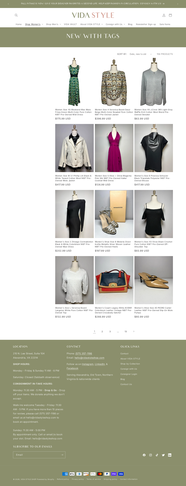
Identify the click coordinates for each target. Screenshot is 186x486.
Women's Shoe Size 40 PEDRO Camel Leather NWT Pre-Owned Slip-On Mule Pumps (153, 310)
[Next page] (133, 331)
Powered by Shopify (45, 479)
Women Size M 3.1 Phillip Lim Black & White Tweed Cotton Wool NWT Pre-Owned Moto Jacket (73, 178)
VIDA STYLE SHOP (28, 479)
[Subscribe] (62, 454)
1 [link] (94, 331)
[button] (16, 15)
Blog (122, 379)
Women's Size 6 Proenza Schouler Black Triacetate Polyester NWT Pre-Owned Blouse (152, 178)
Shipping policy (110, 479)
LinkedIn (100, 364)
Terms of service (94, 479)
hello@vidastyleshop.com (89, 357)
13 (126, 331)
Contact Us (126, 384)
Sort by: (122, 54)
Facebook (72, 368)
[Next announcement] (178, 4)
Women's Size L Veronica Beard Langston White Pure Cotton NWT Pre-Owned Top (74, 310)
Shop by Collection (130, 363)
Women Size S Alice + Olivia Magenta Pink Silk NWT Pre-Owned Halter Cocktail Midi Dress (113, 178)
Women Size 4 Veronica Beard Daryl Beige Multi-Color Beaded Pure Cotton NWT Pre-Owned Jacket (114, 112)
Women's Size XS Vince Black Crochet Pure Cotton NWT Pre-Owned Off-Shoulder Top (153, 244)
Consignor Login (128, 374)
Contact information (129, 479)
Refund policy (63, 479)
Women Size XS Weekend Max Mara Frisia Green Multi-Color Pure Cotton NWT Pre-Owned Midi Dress (73, 112)
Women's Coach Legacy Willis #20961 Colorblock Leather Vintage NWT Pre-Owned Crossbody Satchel (113, 310)
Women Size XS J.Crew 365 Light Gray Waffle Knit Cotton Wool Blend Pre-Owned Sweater (153, 112)
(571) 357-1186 (83, 353)
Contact (124, 353)
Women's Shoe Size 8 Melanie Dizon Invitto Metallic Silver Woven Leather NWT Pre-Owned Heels (113, 244)
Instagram (87, 364)
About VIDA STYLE (130, 358)
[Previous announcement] (8, 4)
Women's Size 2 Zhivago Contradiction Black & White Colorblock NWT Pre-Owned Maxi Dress (74, 244)
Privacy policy (78, 479)
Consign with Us (128, 369)
